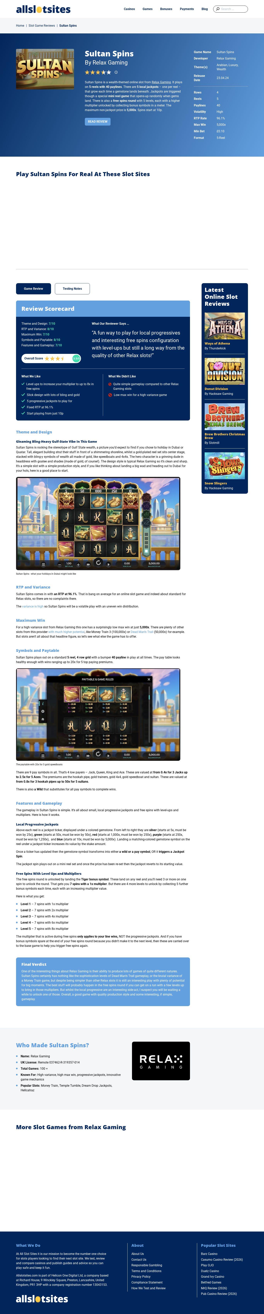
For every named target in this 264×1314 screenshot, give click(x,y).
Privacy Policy (141, 1276)
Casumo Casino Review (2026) (222, 1259)
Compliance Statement (147, 1282)
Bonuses (166, 9)
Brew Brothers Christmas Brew (225, 436)
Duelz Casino (210, 1271)
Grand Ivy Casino (212, 1276)
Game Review (33, 288)
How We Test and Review (148, 1288)
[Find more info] (117, 73)
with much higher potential (66, 632)
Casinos (129, 9)
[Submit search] (217, 9)
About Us (137, 1254)
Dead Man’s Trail (142, 632)
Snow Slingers (216, 483)
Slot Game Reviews (42, 25)
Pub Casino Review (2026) (219, 1294)
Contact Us (138, 1259)
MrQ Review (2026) (214, 1288)
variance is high (32, 606)
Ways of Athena (217, 343)
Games (147, 9)
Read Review (97, 121)
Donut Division (216, 389)
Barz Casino (209, 1254)
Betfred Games (211, 1282)
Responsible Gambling (146, 1265)
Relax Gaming (161, 82)
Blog (205, 9)
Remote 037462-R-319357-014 (59, 1062)
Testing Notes (72, 288)
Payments (187, 9)
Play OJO (207, 1265)
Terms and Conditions (146, 1271)
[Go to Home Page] (43, 9)
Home (20, 25)
